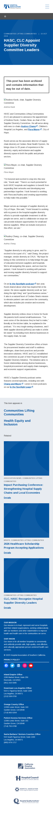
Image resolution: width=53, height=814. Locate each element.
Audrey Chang (28, 126)
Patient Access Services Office (18, 718)
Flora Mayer (34, 129)
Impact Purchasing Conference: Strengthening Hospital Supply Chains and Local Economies (23, 488)
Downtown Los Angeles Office (18, 688)
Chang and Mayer (12, 384)
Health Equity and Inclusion (17, 422)
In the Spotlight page (20, 387)
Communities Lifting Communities (19, 412)
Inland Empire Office (13, 674)
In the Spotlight (22, 284)
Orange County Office (14, 704)
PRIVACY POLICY (12, 660)
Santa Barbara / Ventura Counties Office (22, 734)
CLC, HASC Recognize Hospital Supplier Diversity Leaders (23, 600)
